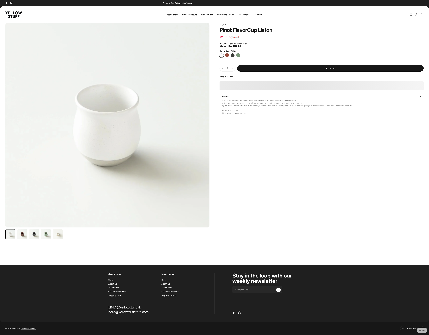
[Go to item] (10, 234)
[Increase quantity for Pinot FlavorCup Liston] (232, 68)
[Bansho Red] (227, 55)
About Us (112, 284)
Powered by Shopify (28, 328)
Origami (223, 24)
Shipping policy (115, 295)
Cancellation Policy (117, 291)
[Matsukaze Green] (238, 55)
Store (110, 280)
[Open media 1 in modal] (107, 125)
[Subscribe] (278, 290)
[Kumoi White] (221, 55)
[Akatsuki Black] (232, 55)
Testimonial (113, 287)
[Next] (204, 131)
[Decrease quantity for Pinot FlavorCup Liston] (222, 68)
